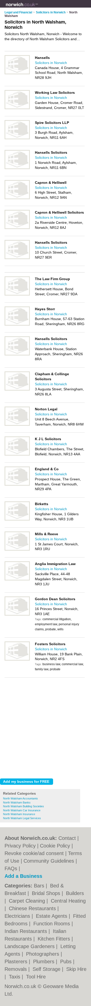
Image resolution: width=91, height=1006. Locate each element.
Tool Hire (36, 976)
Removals (16, 969)
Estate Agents (52, 916)
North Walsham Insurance (19, 814)
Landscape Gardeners (30, 946)
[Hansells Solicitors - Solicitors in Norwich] (17, 168)
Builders (75, 893)
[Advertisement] (45, 726)
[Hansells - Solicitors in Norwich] (17, 73)
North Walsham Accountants (20, 798)
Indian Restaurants (27, 931)
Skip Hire (76, 969)
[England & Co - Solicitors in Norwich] (17, 484)
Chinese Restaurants (33, 908)
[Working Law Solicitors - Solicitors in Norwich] (17, 108)
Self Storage (47, 969)
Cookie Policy (55, 845)
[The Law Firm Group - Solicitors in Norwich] (17, 294)
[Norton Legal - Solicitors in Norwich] (17, 425)
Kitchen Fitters (55, 939)
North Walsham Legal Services (22, 818)
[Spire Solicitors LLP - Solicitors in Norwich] (17, 138)
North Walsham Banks (17, 802)
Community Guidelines (49, 861)
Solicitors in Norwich (51, 63)
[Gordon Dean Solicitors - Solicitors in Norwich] (17, 614)
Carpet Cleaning (28, 901)
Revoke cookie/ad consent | (36, 853)
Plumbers (44, 961)
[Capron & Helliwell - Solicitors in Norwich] (17, 198)
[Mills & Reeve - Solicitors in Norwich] (17, 549)
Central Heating (68, 901)
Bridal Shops (47, 893)
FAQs (11, 868)
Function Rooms (52, 923)
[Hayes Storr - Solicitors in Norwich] (17, 324)
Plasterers (17, 961)
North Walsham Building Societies (23, 806)
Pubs (66, 961)
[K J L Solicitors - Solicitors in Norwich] (17, 454)
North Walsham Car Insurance (21, 810)
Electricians (18, 916)
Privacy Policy (20, 845)
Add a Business (23, 876)
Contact (67, 838)
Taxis (15, 976)
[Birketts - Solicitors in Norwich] (17, 519)
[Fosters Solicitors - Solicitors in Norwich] (17, 659)
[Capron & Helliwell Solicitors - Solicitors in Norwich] (17, 228)
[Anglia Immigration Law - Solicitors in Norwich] (17, 579)
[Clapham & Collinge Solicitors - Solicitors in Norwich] (17, 389)
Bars (40, 885)
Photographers (43, 954)
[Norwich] (38, 8)
